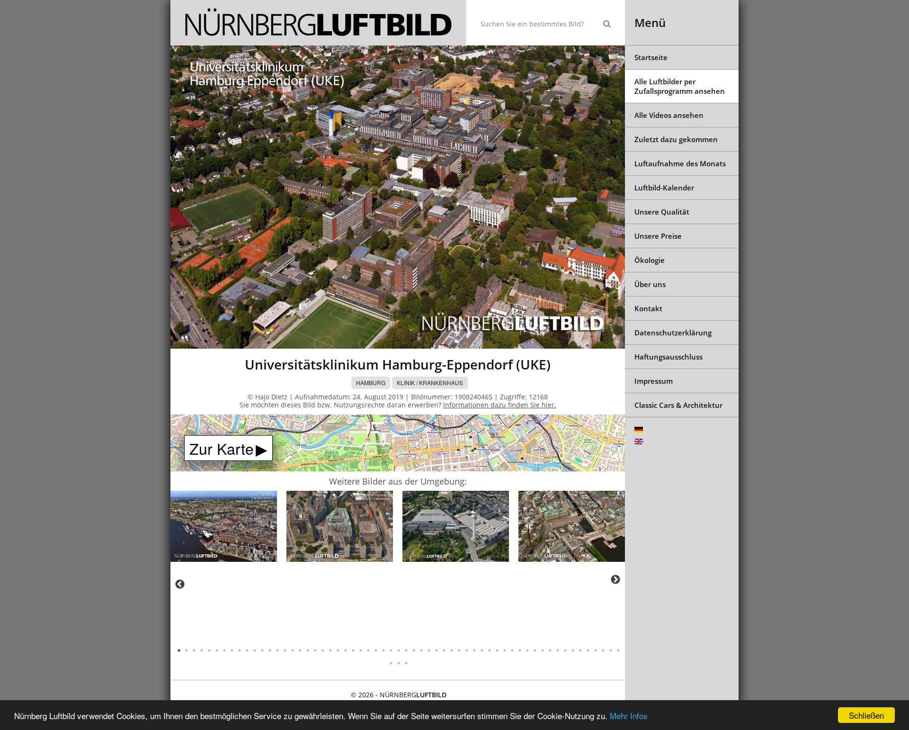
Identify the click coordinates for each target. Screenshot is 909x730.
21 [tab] (330, 650)
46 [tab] (520, 650)
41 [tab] (482, 650)
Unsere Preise (658, 236)
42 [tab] (489, 650)
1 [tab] (179, 650)
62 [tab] (406, 663)
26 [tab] (368, 650)
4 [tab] (201, 650)
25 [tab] (360, 650)
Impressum (653, 381)
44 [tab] (504, 650)
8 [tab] (232, 650)
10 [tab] (247, 650)
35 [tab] (436, 650)
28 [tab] (383, 650)
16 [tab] (292, 650)
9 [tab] (239, 650)
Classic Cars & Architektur (678, 405)
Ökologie (649, 260)
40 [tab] (474, 650)
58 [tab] (610, 650)
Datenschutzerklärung (673, 332)
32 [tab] (414, 650)
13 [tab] (270, 650)
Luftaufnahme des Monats (680, 163)
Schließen (866, 715)
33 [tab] (421, 650)
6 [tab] (217, 650)
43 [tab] (497, 650)
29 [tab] (391, 650)
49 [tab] (542, 650)
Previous (180, 584)
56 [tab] (595, 650)
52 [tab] (565, 650)
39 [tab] (467, 650)
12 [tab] (262, 650)
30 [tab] (398, 650)
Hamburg (370, 383)
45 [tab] (512, 650)
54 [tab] (580, 650)
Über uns (650, 284)
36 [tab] (444, 650)
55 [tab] (588, 650)
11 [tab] (254, 650)
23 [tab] (345, 650)
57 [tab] (603, 650)
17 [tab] (300, 650)
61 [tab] (398, 663)
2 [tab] (186, 650)
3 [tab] (194, 650)
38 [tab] (459, 650)
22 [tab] (338, 650)
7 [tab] (224, 650)
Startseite (651, 57)
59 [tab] (618, 650)
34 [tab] (429, 650)
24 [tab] (353, 650)
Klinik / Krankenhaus (430, 383)
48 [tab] (535, 650)
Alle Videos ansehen (669, 115)
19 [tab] (315, 650)
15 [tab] (285, 650)
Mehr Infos (629, 715)
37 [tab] (451, 650)
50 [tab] (550, 650)
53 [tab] (573, 650)
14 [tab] (277, 650)
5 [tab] (209, 650)
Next (615, 579)
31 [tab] (406, 650)
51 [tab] (557, 650)
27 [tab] (376, 650)
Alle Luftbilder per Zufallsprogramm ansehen (679, 86)
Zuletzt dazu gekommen (676, 139)
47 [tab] (527, 650)
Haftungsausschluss (668, 356)
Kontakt (648, 308)
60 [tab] (391, 663)
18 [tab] (307, 650)
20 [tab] (323, 650)
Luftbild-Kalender (664, 187)
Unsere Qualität (661, 211)
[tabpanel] (223, 528)
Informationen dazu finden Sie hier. (499, 404)
